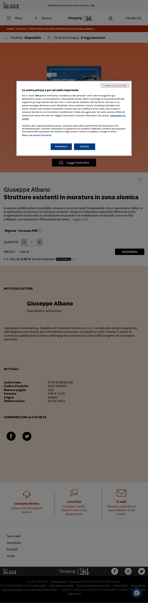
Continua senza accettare (115, 85)
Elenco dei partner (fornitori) (36, 135)
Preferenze (61, 146)
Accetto (84, 146)
